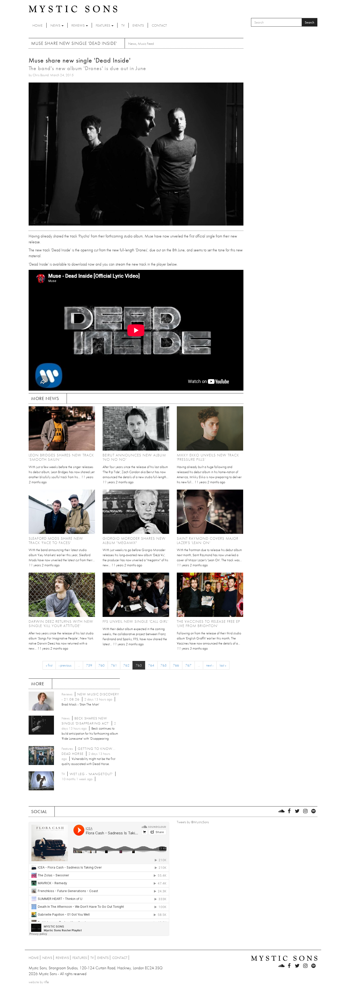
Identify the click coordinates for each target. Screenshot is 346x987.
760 (102, 665)
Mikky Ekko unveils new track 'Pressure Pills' (208, 457)
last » (223, 665)
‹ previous (65, 665)
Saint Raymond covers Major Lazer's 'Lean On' (207, 540)
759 (89, 665)
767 (188, 665)
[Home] (73, 8)
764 (151, 665)
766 (176, 665)
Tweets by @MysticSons (193, 822)
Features (103, 25)
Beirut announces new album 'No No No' (134, 457)
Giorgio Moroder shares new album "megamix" (134, 540)
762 (126, 665)
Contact (159, 25)
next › (209, 665)
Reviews (78, 25)
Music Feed (146, 43)
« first (49, 665)
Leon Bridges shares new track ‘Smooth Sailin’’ (61, 457)
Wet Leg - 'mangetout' (91, 774)
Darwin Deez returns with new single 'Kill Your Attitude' (61, 623)
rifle (46, 982)
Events (138, 25)
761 (114, 665)
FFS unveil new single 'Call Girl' (135, 621)
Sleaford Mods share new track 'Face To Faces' (56, 540)
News (55, 25)
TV (123, 25)
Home (37, 25)
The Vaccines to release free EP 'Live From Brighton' (208, 623)
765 (164, 665)
